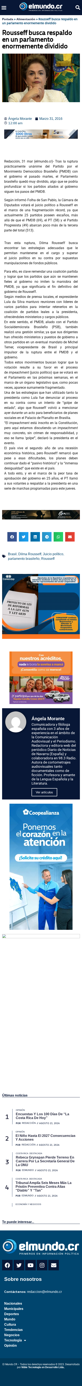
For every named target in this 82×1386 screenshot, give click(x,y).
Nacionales (13, 1303)
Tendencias (13, 1330)
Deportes (11, 1314)
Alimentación (25, 19)
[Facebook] (7, 1265)
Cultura (10, 1324)
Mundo (9, 1319)
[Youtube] (30, 1265)
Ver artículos (44, 792)
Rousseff (47, 558)
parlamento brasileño (24, 558)
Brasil (12, 554)
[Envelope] (53, 1265)
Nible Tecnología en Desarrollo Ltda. (42, 1367)
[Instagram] (42, 1265)
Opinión (10, 1345)
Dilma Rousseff (29, 554)
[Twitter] (19, 1265)
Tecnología (13, 1340)
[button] (4, 8)
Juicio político (53, 554)
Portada (7, 19)
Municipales (13, 1309)
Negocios (12, 1335)
